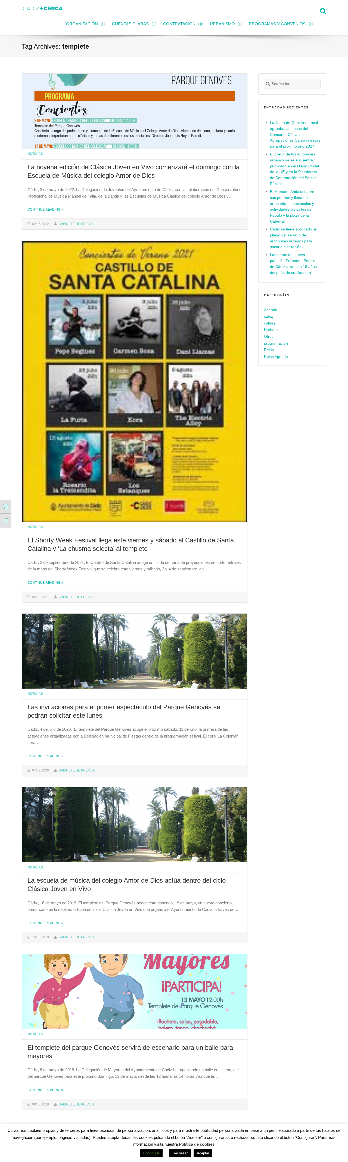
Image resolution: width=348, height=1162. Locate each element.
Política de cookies (197, 1144)
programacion (276, 343)
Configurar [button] (151, 1153)
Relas (269, 350)
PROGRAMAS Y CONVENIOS (277, 23)
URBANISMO (222, 23)
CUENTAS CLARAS (130, 23)
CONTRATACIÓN (179, 23)
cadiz (268, 316)
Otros (269, 337)
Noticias (35, 153)
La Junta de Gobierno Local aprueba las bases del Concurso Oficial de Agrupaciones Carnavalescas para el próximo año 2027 (295, 135)
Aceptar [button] (203, 1153)
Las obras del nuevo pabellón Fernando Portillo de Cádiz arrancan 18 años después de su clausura (293, 264)
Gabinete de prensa (76, 224)
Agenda (270, 310)
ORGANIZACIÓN (82, 23)
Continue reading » (45, 209)
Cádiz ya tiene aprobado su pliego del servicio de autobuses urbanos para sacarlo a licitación (293, 238)
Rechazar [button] (180, 1153)
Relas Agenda (276, 357)
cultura (270, 323)
